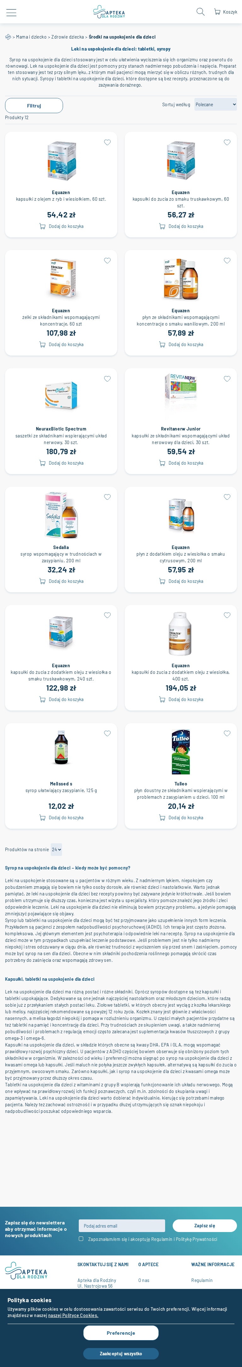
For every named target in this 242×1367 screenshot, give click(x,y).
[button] (107, 142)
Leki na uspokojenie (25, 880)
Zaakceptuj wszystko (121, 1353)
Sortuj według (176, 104)
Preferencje (121, 1333)
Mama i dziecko (31, 37)
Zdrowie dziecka (67, 37)
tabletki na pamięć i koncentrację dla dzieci (55, 1025)
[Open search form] (200, 12)
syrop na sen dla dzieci (48, 953)
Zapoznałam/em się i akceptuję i (152, 1239)
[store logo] (109, 11)
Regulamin (162, 1239)
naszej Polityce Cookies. (73, 1315)
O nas (144, 1280)
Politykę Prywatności (196, 1239)
